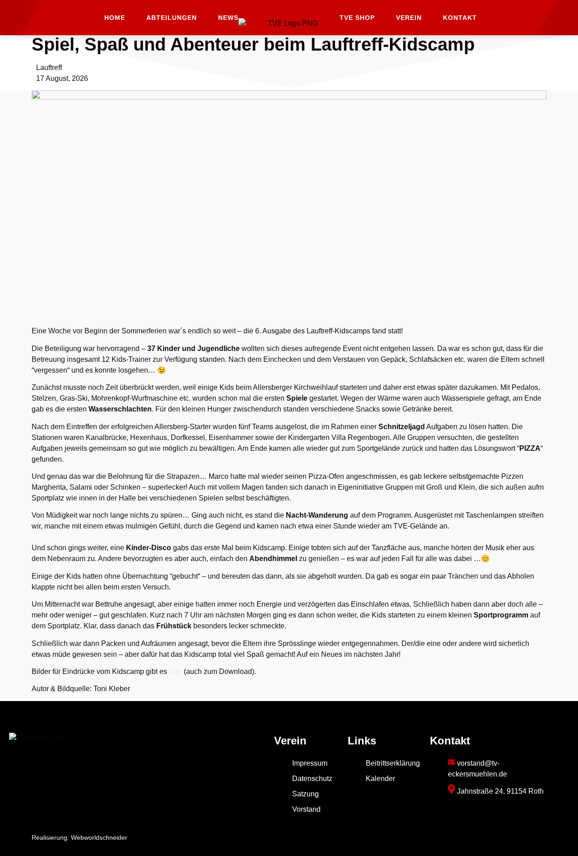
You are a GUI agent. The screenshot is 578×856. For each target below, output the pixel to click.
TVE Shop (357, 17)
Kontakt (460, 17)
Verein (409, 17)
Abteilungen (171, 17)
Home (114, 17)
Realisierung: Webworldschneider (79, 837)
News (228, 17)
